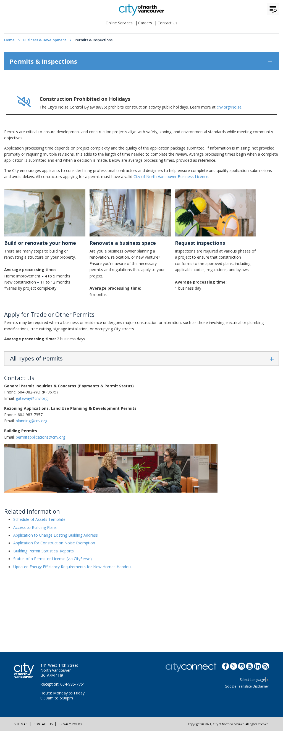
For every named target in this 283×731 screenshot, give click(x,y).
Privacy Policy (71, 724)
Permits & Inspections (43, 61)
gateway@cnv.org (32, 398)
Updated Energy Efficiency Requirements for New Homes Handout (72, 566)
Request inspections (200, 243)
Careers (145, 22)
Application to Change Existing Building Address (55, 535)
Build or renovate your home (40, 243)
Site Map (20, 724)
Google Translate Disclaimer (247, 686)
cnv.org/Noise (229, 107)
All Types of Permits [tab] (36, 358)
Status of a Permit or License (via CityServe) (52, 558)
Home (9, 39)
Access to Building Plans (35, 527)
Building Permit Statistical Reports (43, 551)
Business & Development (44, 39)
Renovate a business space (123, 243)
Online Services (119, 22)
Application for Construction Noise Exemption (54, 542)
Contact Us (167, 22)
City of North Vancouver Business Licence (170, 176)
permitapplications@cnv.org (40, 437)
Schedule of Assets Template (39, 519)
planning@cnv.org (31, 420)
